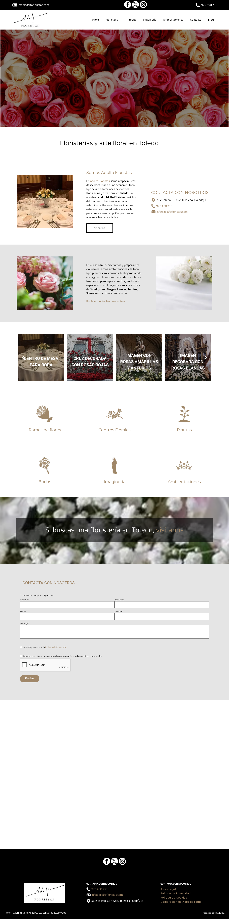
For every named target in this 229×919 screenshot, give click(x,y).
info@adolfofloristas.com (33, 5)
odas (46, 481)
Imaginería (114, 481)
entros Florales (116, 429)
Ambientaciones (184, 481)
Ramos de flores (45, 429)
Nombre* (24, 599)
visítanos (170, 530)
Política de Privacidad (56, 647)
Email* (23, 611)
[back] (23, 357)
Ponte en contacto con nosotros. (106, 301)
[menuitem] (95, 19)
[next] (205, 357)
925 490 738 (209, 5)
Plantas (184, 429)
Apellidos (119, 599)
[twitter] (135, 5)
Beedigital (219, 913)
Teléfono (118, 611)
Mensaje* (24, 623)
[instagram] (143, 5)
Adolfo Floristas (100, 181)
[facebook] (127, 5)
